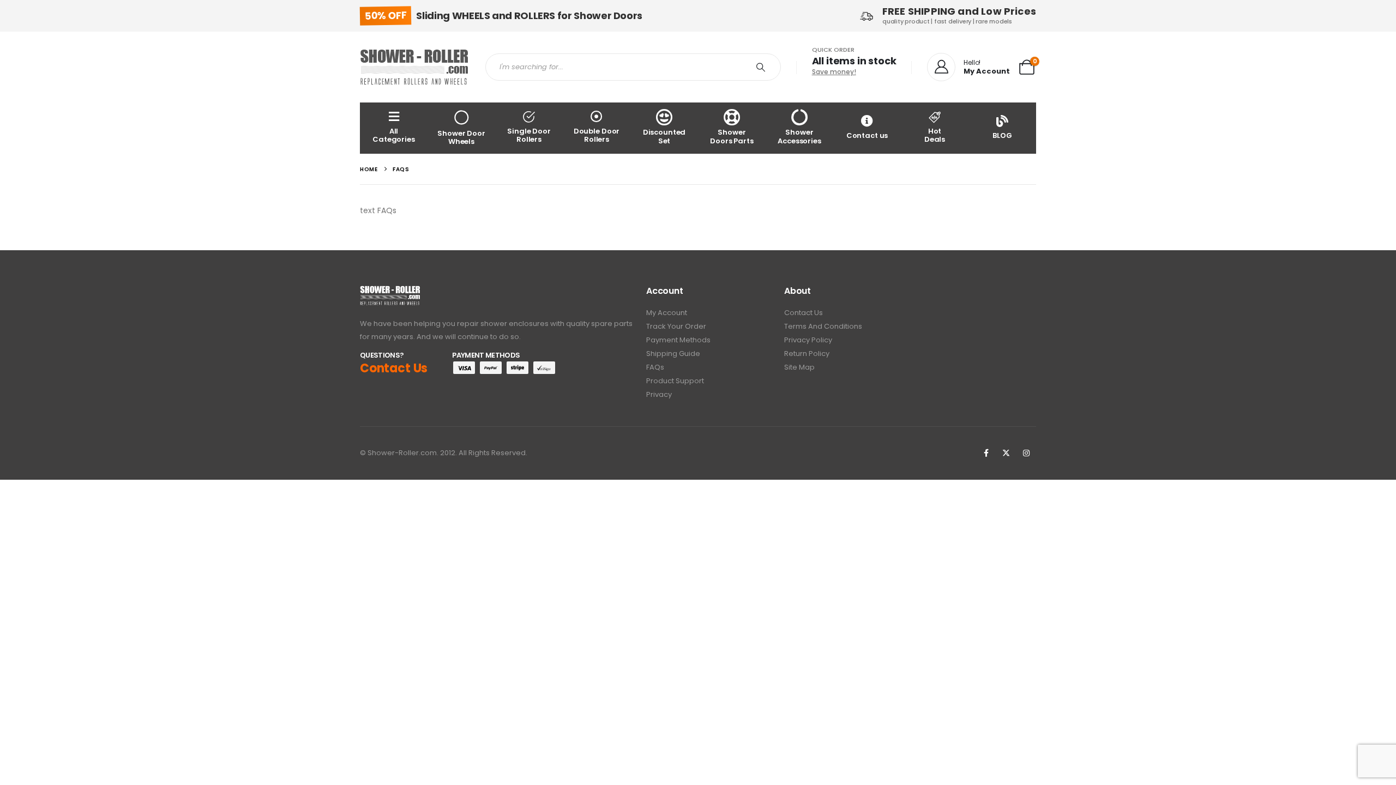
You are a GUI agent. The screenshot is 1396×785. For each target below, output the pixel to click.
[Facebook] (986, 453)
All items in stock (854, 61)
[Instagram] (1026, 453)
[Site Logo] (414, 67)
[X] (1006, 453)
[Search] (760, 67)
